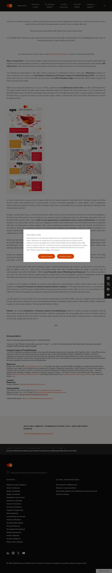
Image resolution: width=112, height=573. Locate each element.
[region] (56, 245)
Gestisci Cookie (46, 256)
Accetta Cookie (65, 256)
